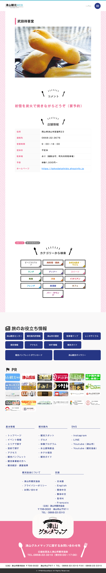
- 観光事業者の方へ (16, 461)
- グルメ (43, 439)
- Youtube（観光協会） (84, 448)
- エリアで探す (13, 444)
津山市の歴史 (53, 336)
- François (62, 502)
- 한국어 (59, 498)
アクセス (34, 345)
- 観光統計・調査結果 (17, 465)
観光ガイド (72, 345)
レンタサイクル (91, 336)
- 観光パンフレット (16, 456)
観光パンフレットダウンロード (28, 355)
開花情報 (14, 345)
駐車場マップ (72, 336)
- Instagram (79, 435)
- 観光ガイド (45, 456)
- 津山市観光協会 (31, 481)
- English (61, 485)
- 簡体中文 (60, 489)
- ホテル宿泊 (45, 452)
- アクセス (11, 452)
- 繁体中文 (60, 494)
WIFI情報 (53, 345)
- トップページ (13, 435)
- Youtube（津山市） (83, 444)
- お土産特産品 (46, 448)
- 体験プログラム (48, 444)
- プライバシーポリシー (34, 485)
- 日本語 (59, 481)
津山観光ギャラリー (77, 355)
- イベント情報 (13, 439)
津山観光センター (14, 336)
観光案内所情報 (33, 336)
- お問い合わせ (30, 489)
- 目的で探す (12, 448)
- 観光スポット (46, 435)
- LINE (75, 439)
